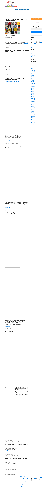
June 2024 (32, 81)
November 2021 (33, 100)
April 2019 (32, 119)
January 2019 (32, 121)
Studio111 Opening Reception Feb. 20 (15, 213)
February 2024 (33, 83)
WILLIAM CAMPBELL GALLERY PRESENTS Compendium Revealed (16, 20)
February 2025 (33, 77)
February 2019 (33, 120)
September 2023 (33, 86)
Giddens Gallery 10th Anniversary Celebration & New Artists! (17, 50)
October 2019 (32, 115)
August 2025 (32, 73)
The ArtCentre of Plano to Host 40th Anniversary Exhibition (14, 79)
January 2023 (32, 91)
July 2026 (32, 67)
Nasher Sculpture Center (18, 455)
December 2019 (33, 114)
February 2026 (33, 70)
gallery (26, 481)
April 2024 (32, 82)
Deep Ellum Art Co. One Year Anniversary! (16, 458)
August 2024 (32, 80)
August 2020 (32, 109)
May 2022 (32, 96)
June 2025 (32, 74)
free (19, 481)
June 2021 (32, 103)
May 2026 (32, 68)
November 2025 (33, 71)
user (12, 45)
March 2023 (32, 90)
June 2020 (32, 110)
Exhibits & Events (9, 46)
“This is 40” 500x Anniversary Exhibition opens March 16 (15, 332)
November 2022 (33, 92)
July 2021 (32, 102)
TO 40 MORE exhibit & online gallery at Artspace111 (15, 146)
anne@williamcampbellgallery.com (11, 39)
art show (19, 475)
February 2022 (33, 98)
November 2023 (33, 85)
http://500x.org (17, 395)
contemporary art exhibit (15, 143)
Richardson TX (22, 486)
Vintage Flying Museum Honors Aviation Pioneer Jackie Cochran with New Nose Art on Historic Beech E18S (36, 55)
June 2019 (32, 118)
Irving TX (22, 482)
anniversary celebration (9, 75)
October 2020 (33, 108)
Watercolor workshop (22, 487)
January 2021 (32, 106)
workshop (25, 487)
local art (19, 469)
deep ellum (16, 469)
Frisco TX (21, 481)
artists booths (20, 474)
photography (22, 484)
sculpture (25, 486)
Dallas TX (18, 441)
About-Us (7, 14)
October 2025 (32, 72)
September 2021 (33, 101)
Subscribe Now (33, 59)
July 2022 (32, 95)
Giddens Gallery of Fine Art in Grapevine (17, 75)
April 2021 (32, 104)
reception (27, 485)
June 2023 (32, 88)
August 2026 (32, 66)
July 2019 (32, 117)
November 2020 (33, 107)
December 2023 (33, 84)
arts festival (27, 474)
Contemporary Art (14, 441)
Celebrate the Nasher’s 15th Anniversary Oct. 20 (17, 444)
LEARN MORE (7, 450)
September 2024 (33, 79)
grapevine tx (23, 75)
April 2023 (32, 89)
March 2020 (32, 112)
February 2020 (33, 113)
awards (21, 475)
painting (19, 484)
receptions (26, 75)
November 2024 (33, 78)
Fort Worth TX (14, 210)
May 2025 (32, 75)
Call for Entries (23, 476)
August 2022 (32, 94)
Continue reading (25, 43)
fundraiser (24, 481)
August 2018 (32, 124)
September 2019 (33, 116)
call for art (24, 475)
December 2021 (33, 99)
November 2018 (33, 122)
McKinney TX (20, 483)
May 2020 (32, 111)
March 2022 (32, 97)
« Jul (31, 47)
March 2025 (32, 76)
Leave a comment (7, 47)
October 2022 (33, 93)
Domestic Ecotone (33, 52)
